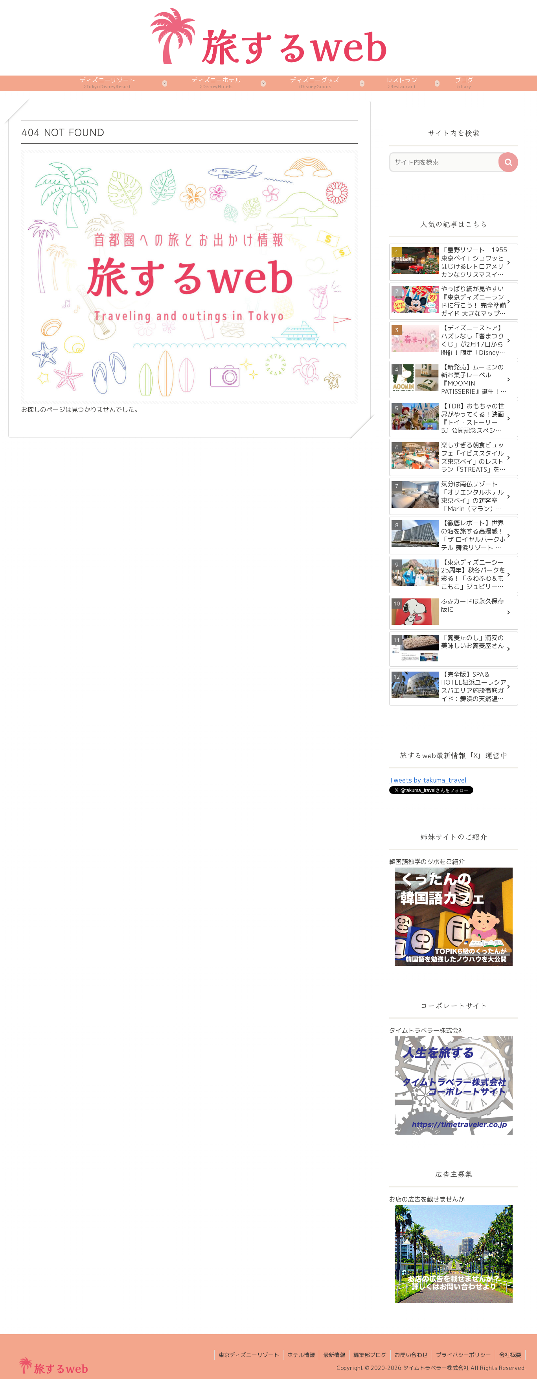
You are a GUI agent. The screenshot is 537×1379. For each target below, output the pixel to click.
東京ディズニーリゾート (249, 1355)
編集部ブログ (369, 1355)
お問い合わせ (411, 1355)
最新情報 (334, 1355)
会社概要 (510, 1355)
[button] (508, 162)
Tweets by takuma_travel (428, 780)
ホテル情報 (301, 1355)
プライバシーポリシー (463, 1355)
